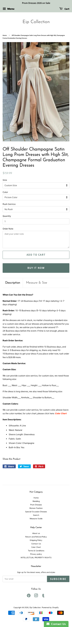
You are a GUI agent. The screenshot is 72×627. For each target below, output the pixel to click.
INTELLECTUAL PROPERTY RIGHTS (36, 557)
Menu (10, 8)
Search (36, 515)
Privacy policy (36, 554)
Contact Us (36, 544)
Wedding (36, 501)
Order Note (8, 228)
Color (5, 192)
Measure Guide (36, 518)
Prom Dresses (36, 505)
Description (12, 282)
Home (5, 35)
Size (5, 180)
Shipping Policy (36, 540)
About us (36, 533)
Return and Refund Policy (36, 537)
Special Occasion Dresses (36, 512)
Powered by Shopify (50, 607)
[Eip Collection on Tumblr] (43, 596)
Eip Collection (36, 22)
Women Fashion (36, 508)
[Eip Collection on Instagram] (36, 596)
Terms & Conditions (36, 551)
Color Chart (36, 547)
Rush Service (9, 204)
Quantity (7, 216)
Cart (66, 9)
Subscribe (58, 579)
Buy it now (36, 268)
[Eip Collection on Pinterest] (29, 596)
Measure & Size (36, 282)
